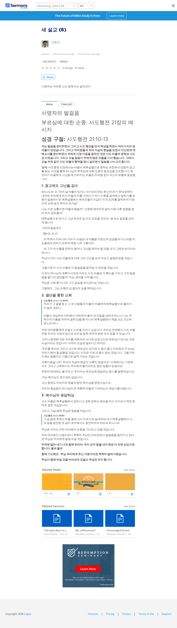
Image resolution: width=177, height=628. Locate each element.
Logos (27, 614)
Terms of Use (146, 614)
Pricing (110, 614)
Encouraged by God (118, 530)
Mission (63, 61)
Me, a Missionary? (85, 530)
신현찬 (55, 42)
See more (129, 469)
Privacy (126, 614)
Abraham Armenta (84, 534)
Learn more (116, 16)
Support (166, 614)
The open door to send (57, 530)
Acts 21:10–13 (49, 61)
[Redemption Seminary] (88, 565)
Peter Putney (50, 534)
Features (93, 614)
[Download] (68, 494)
